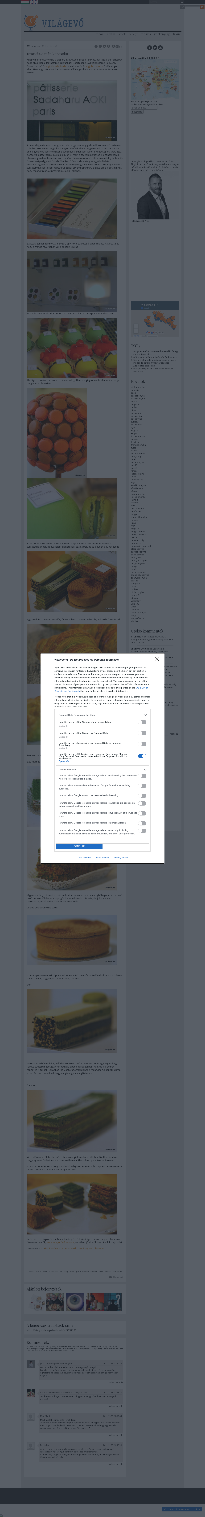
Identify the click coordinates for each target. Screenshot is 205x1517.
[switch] (142, 722)
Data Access (102, 857)
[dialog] (102, 758)
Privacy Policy (121, 857)
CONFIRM (79, 846)
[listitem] (102, 715)
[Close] (158, 660)
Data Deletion (84, 857)
